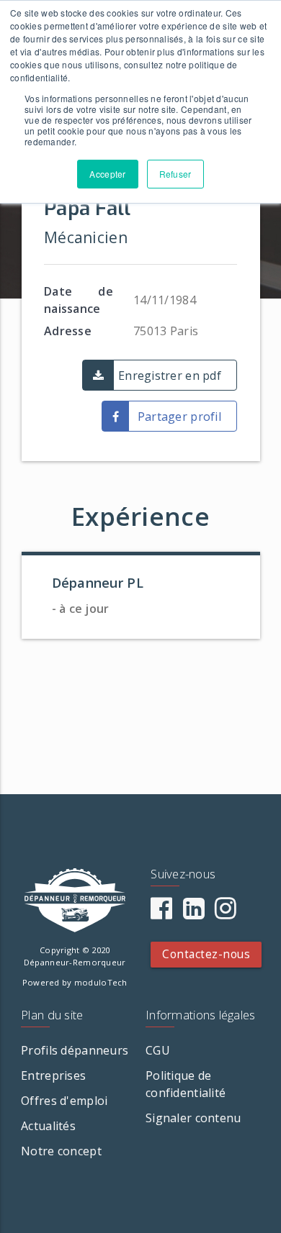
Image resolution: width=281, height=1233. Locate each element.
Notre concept (61, 1151)
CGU (158, 1050)
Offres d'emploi (64, 1101)
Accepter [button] (107, 174)
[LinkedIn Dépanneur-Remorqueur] (194, 913)
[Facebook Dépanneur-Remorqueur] (161, 913)
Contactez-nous (206, 954)
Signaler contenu (193, 1118)
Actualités (48, 1126)
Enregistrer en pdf (169, 375)
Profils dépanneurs (74, 1050)
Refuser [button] (175, 174)
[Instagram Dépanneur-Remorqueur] (225, 913)
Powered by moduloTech (75, 982)
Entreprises (53, 1075)
